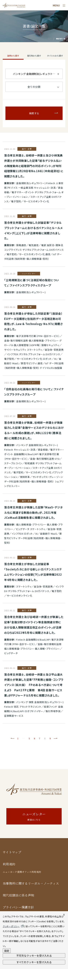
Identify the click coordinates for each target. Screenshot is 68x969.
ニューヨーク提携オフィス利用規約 (22, 872)
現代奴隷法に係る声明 (18, 895)
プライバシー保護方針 (18, 907)
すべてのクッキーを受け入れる (34, 962)
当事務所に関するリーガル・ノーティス (31, 883)
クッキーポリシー (11, 926)
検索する (34, 113)
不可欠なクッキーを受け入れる (34, 955)
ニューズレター (34, 816)
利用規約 (9, 864)
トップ (49, 39)
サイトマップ (12, 852)
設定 (6, 950)
